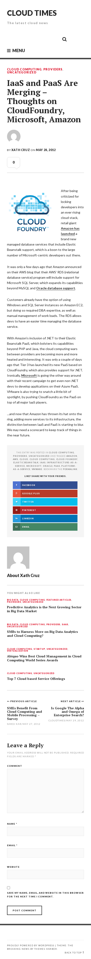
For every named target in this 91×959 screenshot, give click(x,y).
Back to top (73, 952)
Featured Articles (59, 600)
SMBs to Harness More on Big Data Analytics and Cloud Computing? (42, 634)
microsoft (34, 466)
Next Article (71, 701)
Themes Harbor (45, 949)
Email (12, 845)
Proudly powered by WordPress (30, 945)
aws (15, 459)
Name (12, 823)
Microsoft (29, 375)
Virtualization (17, 651)
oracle (47, 466)
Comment (14, 765)
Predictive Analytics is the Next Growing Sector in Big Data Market (44, 609)
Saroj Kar (14, 723)
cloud (24, 459)
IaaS (43, 462)
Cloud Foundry (66, 459)
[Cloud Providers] (33, 39)
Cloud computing (42, 459)
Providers (53, 69)
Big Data (12, 600)
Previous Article (23, 701)
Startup (39, 649)
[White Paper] (54, 39)
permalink (70, 469)
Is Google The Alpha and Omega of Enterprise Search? (67, 711)
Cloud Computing (24, 69)
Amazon (71, 456)
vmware (37, 469)
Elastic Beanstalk (25, 462)
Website (13, 866)
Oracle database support (55, 288)
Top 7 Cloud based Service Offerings (36, 679)
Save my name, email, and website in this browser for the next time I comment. (45, 894)
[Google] (22, 39)
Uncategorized (21, 72)
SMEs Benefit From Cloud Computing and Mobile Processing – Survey (24, 713)
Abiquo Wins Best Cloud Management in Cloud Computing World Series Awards (44, 658)
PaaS (57, 466)
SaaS (65, 625)
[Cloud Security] (43, 39)
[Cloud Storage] (12, 39)
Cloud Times (32, 12)
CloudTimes (57, 720)
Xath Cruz (20, 150)
